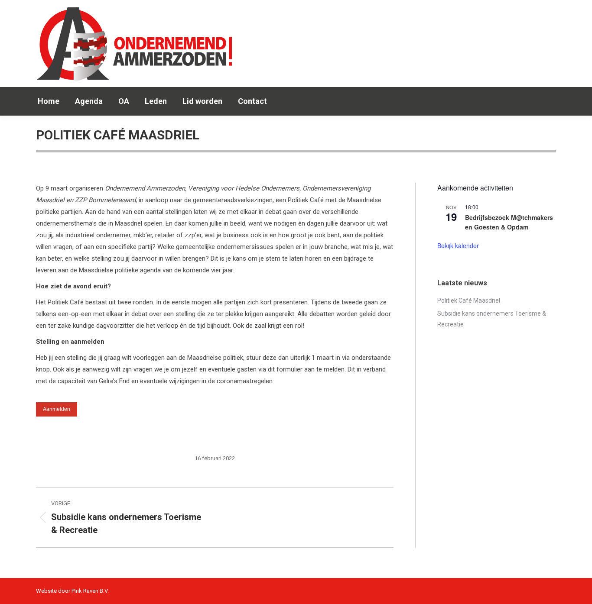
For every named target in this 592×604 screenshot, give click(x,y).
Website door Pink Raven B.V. (72, 591)
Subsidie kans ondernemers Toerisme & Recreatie (491, 319)
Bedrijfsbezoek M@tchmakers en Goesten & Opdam (509, 222)
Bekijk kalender (458, 245)
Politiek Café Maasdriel (468, 300)
